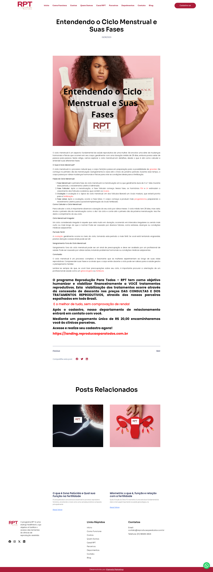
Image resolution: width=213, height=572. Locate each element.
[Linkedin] (24, 541)
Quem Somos (86, 5)
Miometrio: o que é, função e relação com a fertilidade (133, 495)
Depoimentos (127, 5)
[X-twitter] (19, 541)
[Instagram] (14, 541)
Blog (151, 5)
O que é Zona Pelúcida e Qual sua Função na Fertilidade (74, 495)
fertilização (68, 196)
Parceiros (113, 5)
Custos (73, 5)
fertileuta (100, 271)
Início (46, 5)
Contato (142, 5)
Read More (57, 510)
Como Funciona (59, 5)
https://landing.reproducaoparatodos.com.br (90, 333)
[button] (77, 359)
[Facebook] (10, 541)
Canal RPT (101, 5)
